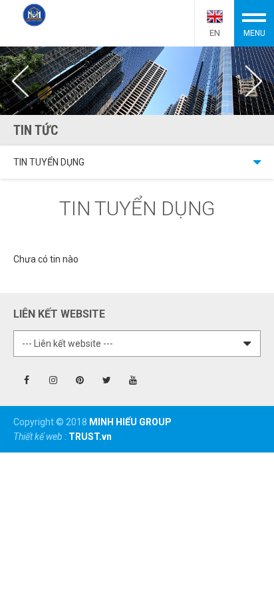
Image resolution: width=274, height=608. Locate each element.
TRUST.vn (90, 436)
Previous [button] (20, 81)
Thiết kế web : (40, 436)
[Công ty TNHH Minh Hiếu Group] (34, 14)
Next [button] (254, 81)
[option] (137, 81)
